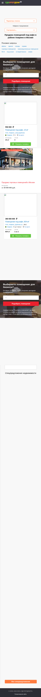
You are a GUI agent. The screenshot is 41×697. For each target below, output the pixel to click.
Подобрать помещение (21, 81)
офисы (4, 46)
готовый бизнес (21, 52)
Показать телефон (22, 144)
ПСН (3, 52)
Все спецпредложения (20, 681)
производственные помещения (28, 49)
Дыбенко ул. (19, 224)
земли (30, 52)
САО (6, 133)
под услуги (10, 52)
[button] (35, 113)
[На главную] (16, 2)
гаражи (24, 46)
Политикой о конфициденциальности (24, 91)
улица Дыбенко (20, 133)
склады (17, 46)
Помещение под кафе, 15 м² (16, 130)
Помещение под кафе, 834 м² (17, 222)
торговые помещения (9, 49)
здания (10, 46)
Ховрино (11, 133)
